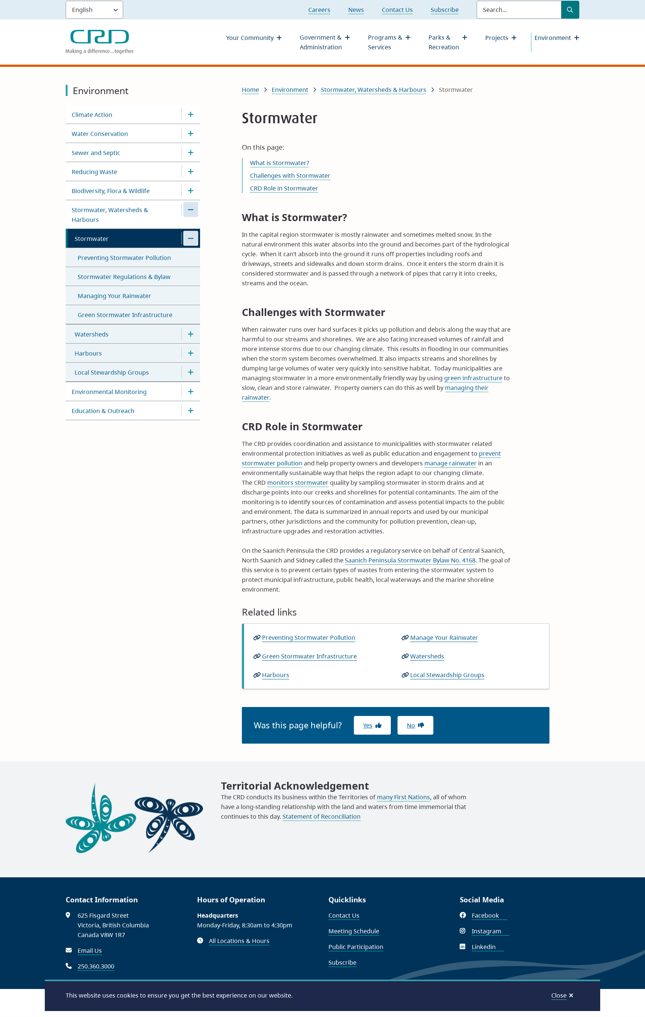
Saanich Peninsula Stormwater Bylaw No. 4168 (410, 560)
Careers (319, 10)
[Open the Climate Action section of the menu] (190, 114)
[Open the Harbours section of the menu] (190, 352)
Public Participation (355, 947)
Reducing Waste (94, 172)
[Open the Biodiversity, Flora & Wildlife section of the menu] (190, 190)
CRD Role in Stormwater (284, 188)
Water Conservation (100, 134)
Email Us (90, 950)
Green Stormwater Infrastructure (125, 315)
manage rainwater (450, 463)
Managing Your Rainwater (114, 296)
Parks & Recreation (444, 42)
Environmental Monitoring (109, 392)
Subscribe (445, 10)
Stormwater (92, 239)
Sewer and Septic (96, 153)
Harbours (88, 353)
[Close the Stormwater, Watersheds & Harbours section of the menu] (190, 209)
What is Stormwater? (279, 163)
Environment (553, 38)
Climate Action (92, 115)
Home (250, 90)
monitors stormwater (297, 482)
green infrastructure (473, 378)
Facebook (489, 915)
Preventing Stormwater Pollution (124, 258)
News (356, 10)
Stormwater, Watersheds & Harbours (110, 215)
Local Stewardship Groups (112, 372)
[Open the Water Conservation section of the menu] (190, 133)
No (411, 725)
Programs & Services (385, 42)
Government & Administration (321, 42)
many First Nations (403, 797)
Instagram (491, 931)
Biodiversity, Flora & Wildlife (111, 191)
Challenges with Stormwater (290, 175)
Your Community (250, 38)
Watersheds (92, 334)
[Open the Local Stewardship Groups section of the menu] (190, 372)
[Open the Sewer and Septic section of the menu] (190, 152)
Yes (368, 725)
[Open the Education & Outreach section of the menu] (190, 410)
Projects (496, 38)
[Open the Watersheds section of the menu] (190, 333)
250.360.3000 (96, 966)
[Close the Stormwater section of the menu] (190, 238)
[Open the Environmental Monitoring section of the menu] (190, 391)
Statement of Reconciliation (322, 816)
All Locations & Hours (239, 941)
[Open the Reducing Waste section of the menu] (190, 171)
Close (559, 995)
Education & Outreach (103, 411)
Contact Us (397, 10)
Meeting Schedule (353, 931)
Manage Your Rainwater (444, 637)
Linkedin (488, 947)
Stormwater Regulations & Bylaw (124, 277)
